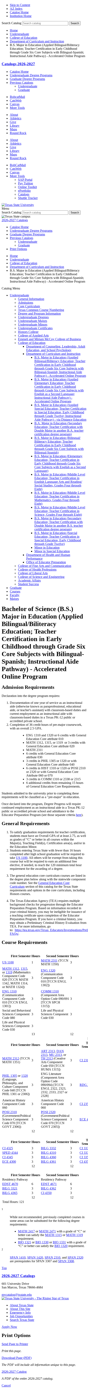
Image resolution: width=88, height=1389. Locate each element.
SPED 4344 (10, 1152)
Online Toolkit (27, 187)
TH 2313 (47, 1058)
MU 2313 (55, 1054)
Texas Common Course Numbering (41, 310)
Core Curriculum (29, 306)
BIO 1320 (61, 1246)
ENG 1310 (9, 991)
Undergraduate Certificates (35, 328)
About (14, 114)
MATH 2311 (49, 960)
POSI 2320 (48, 1112)
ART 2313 (48, 1051)
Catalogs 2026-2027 (18, 64)
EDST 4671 (49, 1184)
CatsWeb (15, 100)
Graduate (24, 90)
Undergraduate (19, 34)
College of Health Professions (37, 569)
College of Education (23, 37)
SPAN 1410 (18, 1257)
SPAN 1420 (35, 1257)
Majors (14, 598)
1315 (24, 968)
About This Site (20, 1309)
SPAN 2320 (75, 1257)
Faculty (14, 595)
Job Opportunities (21, 1316)
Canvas (14, 104)
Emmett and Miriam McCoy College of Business (49, 339)
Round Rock (18, 133)
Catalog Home (19, 12)
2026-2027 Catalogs (15, 220)
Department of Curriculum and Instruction (37, 41)
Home (14, 30)
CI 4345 (7, 1157)
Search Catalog (11, 23)
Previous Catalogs (21, 82)
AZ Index (16, 8)
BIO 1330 (42, 1242)
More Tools (17, 107)
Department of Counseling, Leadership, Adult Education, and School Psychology (55, 348)
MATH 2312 (10, 1058)
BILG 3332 (48, 1148)
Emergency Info (20, 1312)
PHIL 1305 (9, 1075)
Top (4, 1268)
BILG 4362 (48, 1188)
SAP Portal (25, 179)
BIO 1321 (24, 1242)
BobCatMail (18, 165)
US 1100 (21, 857)
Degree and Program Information (39, 313)
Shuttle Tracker (28, 198)
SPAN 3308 (66, 1261)
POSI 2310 (9, 1112)
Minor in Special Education (52, 551)
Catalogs (23, 194)
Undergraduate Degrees (33, 317)
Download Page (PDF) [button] (17, 1358)
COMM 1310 (50, 991)
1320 (24, 1075)
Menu (5, 208)
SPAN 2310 (52, 1257)
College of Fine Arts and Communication (44, 566)
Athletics (15, 118)
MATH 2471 (47, 1231)
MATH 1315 (53, 1235)
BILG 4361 (48, 1161)
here (78, 815)
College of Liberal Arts (33, 573)
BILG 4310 (48, 1152)
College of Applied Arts (33, 335)
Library (14, 125)
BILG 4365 (9, 1193)
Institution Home (21, 16)
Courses (15, 591)
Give (13, 122)
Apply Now (9, 1326)
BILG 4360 (48, 1157)
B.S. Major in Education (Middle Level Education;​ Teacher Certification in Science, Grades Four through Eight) (59, 511)
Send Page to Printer (15, 1344)
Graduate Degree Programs (27, 79)
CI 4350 (46, 1193)
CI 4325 (7, 1148)
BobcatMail (17, 97)
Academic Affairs (29, 580)
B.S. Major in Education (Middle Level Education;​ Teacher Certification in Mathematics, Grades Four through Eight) (59, 498)
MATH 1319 (74, 1235)
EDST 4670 (10, 1184)
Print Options (18, 249)
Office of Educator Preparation (46, 562)
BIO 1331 (59, 1242)
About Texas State (22, 1305)
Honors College (28, 332)
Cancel (6, 1385)
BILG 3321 (9, 1188)
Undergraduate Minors (32, 324)
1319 (9, 972)
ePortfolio (24, 190)
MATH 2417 (26, 1231)
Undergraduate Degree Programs (31, 75)
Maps (13, 129)
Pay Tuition (25, 183)
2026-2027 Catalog (14, 1371)
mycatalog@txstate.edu (17, 1294)
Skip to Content (20, 5)
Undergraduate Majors (32, 321)
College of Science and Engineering (41, 577)
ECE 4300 (9, 1161)
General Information (31, 299)
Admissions (25, 302)
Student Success (28, 584)
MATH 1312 (10, 968)
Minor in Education (47, 547)
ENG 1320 (48, 970)
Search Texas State (22, 1320)
